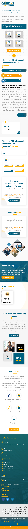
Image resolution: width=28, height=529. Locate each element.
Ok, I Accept (14, 524)
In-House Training (9, 277)
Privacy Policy (6, 462)
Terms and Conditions (8, 466)
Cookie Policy (6, 470)
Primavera (4, 89)
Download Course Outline (14, 70)
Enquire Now (15, 335)
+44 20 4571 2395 (17, 194)
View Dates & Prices (12, 50)
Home (4, 25)
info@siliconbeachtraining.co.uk (11, 195)
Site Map (5, 464)
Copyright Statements (8, 468)
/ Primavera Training (10, 25)
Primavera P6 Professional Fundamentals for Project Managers (7, 300)
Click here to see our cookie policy (11, 521)
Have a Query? (15, 200)
